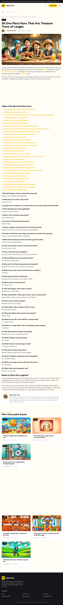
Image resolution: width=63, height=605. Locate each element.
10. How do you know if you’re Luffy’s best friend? (19, 134)
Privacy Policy (26, 596)
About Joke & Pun (6, 596)
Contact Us (45, 594)
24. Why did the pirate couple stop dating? (17, 173)
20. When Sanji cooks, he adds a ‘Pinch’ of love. (18, 162)
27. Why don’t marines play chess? (14, 181)
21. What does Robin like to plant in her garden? (18, 165)
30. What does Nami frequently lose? (15, 190)
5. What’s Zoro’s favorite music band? (15, 120)
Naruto (45, 69)
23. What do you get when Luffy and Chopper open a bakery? (22, 170)
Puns (6, 16)
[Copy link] (17, 12)
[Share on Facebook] (3, 12)
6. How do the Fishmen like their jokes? (15, 123)
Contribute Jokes (47, 596)
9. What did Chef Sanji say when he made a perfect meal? (21, 131)
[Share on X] (6, 12)
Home (3, 16)
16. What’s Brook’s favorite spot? (14, 151)
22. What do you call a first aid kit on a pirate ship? (19, 167)
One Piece (23, 73)
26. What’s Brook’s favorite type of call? (16, 178)
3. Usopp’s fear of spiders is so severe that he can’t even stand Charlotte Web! (28, 115)
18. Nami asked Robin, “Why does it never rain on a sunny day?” (23, 156)
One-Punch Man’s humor (9, 71)
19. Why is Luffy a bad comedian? (14, 159)
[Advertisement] (31, 92)
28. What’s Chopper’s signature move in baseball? (19, 184)
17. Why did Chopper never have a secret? (16, 154)
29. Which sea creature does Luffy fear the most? (19, 187)
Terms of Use (25, 594)
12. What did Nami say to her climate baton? (17, 140)
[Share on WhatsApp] (14, 12)
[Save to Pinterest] (10, 12)
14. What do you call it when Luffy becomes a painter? (20, 145)
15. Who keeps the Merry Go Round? (15, 148)
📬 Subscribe (53, 5)
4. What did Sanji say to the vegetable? (15, 117)
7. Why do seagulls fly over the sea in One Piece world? (20, 126)
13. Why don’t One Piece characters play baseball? (19, 142)
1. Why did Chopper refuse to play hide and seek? (19, 109)
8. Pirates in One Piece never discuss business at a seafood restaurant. (26, 129)
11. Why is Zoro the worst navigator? (15, 137)
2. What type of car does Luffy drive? (15, 112)
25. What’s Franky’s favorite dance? (14, 176)
